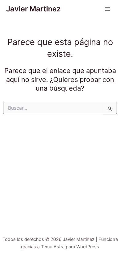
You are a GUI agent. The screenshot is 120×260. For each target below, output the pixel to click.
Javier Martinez (33, 8)
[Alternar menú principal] (107, 8)
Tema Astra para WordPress (70, 247)
